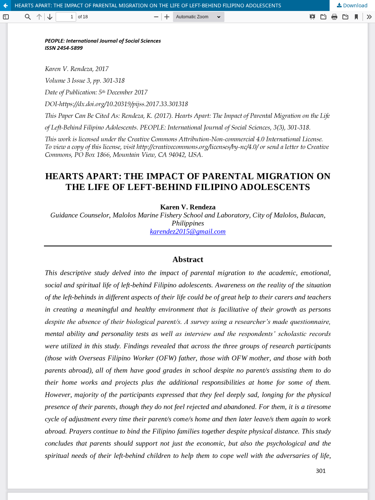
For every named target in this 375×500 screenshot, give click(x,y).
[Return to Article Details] (5, 5)
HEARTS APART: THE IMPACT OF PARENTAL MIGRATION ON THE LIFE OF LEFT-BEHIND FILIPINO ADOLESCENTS (148, 5)
